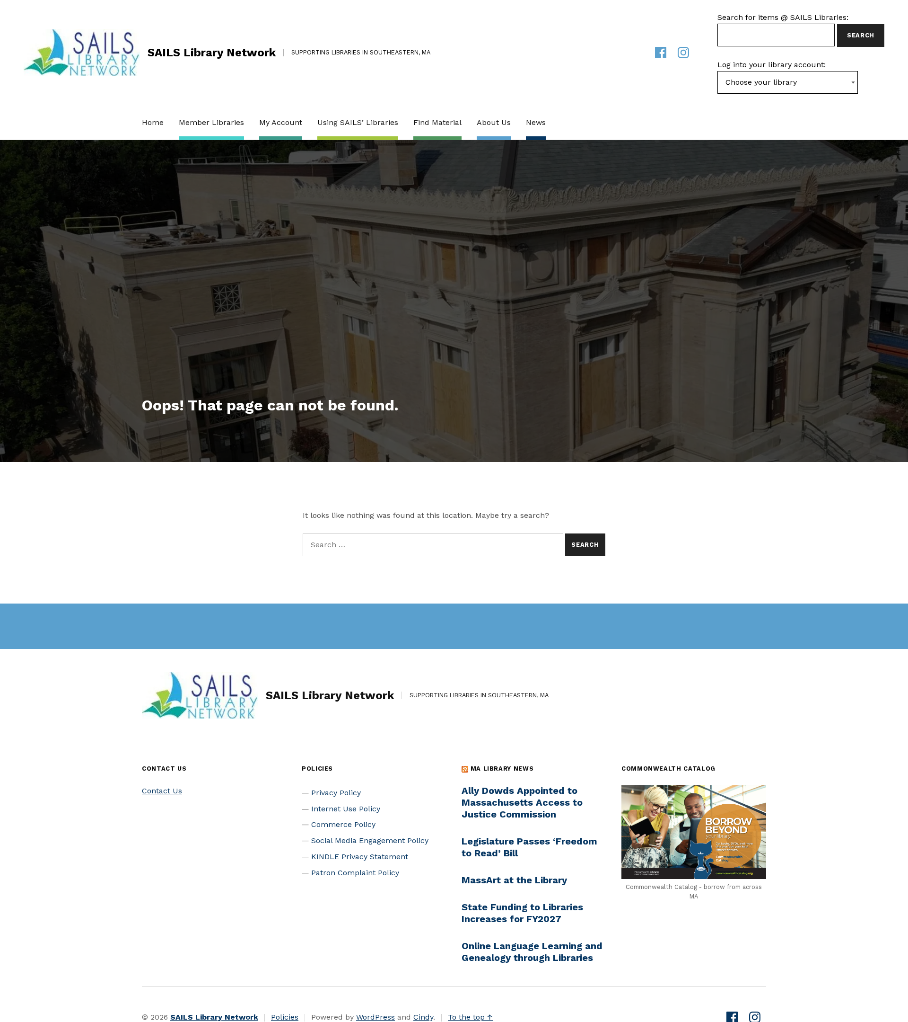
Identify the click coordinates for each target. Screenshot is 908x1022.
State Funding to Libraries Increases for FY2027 (522, 912)
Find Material (437, 122)
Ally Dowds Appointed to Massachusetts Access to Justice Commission (522, 802)
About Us (494, 122)
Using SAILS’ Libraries (357, 122)
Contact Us (162, 790)
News (536, 122)
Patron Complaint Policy (355, 872)
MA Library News (502, 768)
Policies (284, 1017)
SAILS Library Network (212, 52)
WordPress (375, 1017)
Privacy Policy (336, 792)
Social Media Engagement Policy (369, 840)
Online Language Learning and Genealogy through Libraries (532, 951)
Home (153, 122)
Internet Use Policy (345, 808)
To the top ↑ (470, 1017)
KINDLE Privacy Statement (359, 856)
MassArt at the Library (514, 880)
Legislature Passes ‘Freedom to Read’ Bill (529, 847)
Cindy (423, 1017)
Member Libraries (211, 122)
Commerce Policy (343, 824)
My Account (280, 122)
